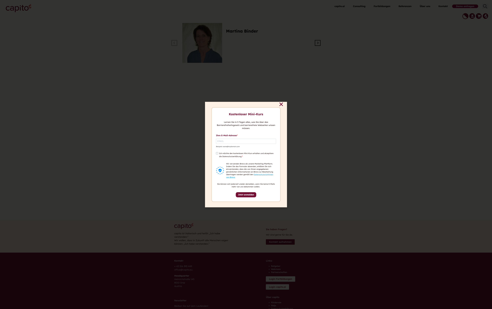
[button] (281, 104)
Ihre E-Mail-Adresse (226, 135)
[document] (246, 154)
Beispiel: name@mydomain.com (228, 146)
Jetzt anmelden (246, 194)
